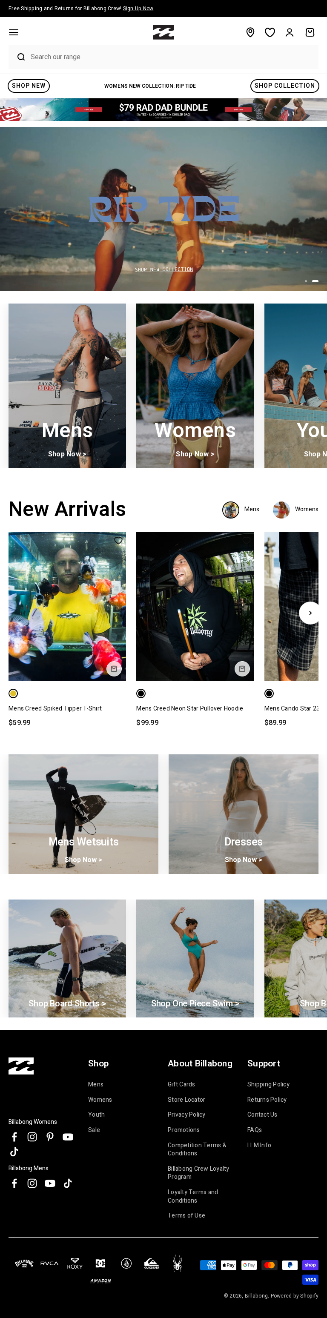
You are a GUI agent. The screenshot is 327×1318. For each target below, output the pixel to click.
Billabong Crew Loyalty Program (198, 1173)
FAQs (254, 1130)
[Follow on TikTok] (14, 1152)
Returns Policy (267, 1099)
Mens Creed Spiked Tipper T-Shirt (55, 708)
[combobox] (172, 56)
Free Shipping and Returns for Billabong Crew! (81, 8)
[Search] (17, 57)
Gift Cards (181, 1084)
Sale (94, 1130)
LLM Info (259, 1145)
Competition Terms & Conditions (197, 1149)
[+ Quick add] (114, 668)
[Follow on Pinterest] (50, 1137)
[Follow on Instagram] (32, 1137)
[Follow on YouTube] (68, 1137)
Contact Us (262, 1114)
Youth (96, 1114)
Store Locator (186, 1099)
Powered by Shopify (295, 1296)
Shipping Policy (268, 1084)
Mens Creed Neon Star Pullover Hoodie (189, 708)
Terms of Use (186, 1215)
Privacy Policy (187, 1114)
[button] (13, 32)
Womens (100, 1099)
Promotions (184, 1130)
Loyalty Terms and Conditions (193, 1196)
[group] (163, 109)
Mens (95, 1084)
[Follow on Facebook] (14, 1137)
